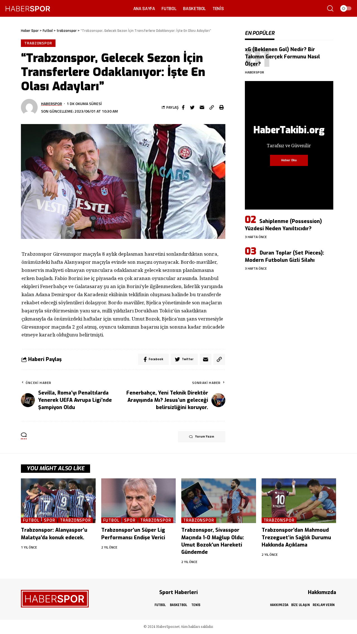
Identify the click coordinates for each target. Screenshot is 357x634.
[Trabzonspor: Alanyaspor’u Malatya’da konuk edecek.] (58, 500)
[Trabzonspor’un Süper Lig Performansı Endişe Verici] (138, 500)
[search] (330, 8)
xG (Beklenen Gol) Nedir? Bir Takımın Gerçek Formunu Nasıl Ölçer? (282, 56)
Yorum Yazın (204, 436)
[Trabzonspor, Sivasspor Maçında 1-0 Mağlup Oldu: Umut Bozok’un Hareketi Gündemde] (218, 500)
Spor (49, 520)
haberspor (51, 103)
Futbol (31, 520)
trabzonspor (38, 43)
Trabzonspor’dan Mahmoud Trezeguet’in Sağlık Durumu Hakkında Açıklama (296, 537)
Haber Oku (289, 160)
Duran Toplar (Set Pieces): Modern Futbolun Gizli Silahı (284, 256)
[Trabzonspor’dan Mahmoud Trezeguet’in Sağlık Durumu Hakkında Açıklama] (299, 500)
